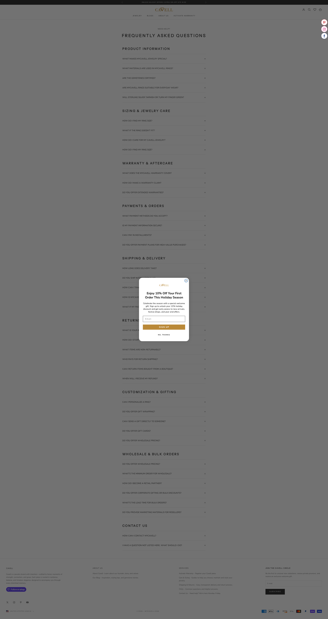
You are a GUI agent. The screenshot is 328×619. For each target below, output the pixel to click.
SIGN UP (164, 327)
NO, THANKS (164, 335)
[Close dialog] (186, 280)
